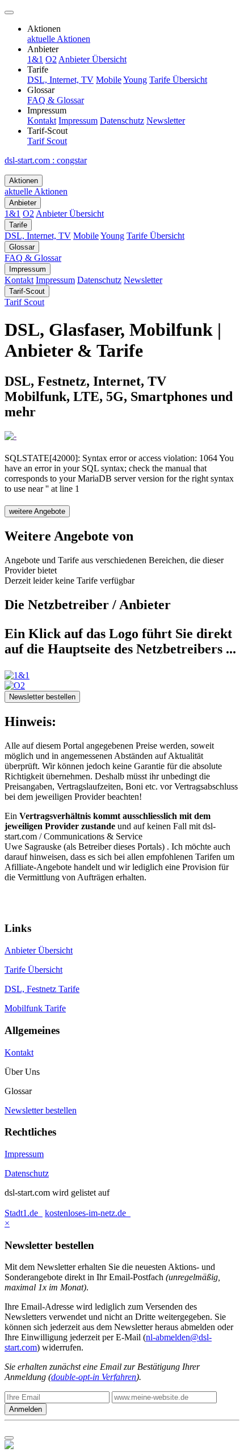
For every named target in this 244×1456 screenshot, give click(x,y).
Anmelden (25, 1409)
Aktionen (23, 180)
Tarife (18, 225)
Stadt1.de (24, 1213)
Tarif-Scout (27, 291)
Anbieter (22, 203)
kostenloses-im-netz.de (88, 1213)
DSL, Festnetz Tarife (42, 989)
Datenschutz (27, 1173)
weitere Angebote (37, 511)
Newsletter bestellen (42, 697)
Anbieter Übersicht (39, 950)
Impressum (27, 269)
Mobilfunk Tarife (35, 1008)
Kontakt (19, 1052)
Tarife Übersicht (33, 969)
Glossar (22, 247)
